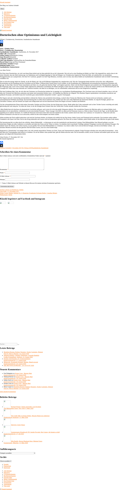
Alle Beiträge (8, 12)
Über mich (7, 27)
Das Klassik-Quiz (9, 22)
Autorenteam (7, 25)
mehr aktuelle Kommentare (8, 391)
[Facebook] (59, 41)
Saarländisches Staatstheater (40, 148)
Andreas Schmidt (5, 148)
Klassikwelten (8, 19)
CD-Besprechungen (9, 15)
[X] (59, 44)
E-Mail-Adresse (5, 176)
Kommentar (4, 169)
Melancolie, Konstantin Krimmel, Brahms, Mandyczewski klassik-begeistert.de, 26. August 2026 (21, 363)
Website (2, 179)
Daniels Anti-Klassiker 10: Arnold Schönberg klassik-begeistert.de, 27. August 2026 (17, 359)
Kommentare (7, 24)
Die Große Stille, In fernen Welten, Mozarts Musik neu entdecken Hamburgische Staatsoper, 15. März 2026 (27, 416)
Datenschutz (7, 466)
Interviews (7, 14)
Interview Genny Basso (18, 425)
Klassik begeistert (5, 2)
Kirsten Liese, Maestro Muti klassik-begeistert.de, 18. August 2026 (18, 374)
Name (2, 172)
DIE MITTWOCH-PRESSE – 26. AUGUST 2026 (19, 365)
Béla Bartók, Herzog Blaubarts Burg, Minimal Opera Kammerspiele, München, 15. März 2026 (23, 442)
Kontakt (6, 464)
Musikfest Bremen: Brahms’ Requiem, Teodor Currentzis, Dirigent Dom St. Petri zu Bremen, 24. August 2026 (23, 353)
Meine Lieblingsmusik (10, 20)
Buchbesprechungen (10, 17)
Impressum (7, 467)
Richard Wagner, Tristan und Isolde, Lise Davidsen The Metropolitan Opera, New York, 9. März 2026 (22, 407)
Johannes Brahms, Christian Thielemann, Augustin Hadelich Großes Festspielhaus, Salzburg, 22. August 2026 (21, 356)
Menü (2, 9)
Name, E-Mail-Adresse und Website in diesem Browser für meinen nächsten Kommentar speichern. (31, 183)
